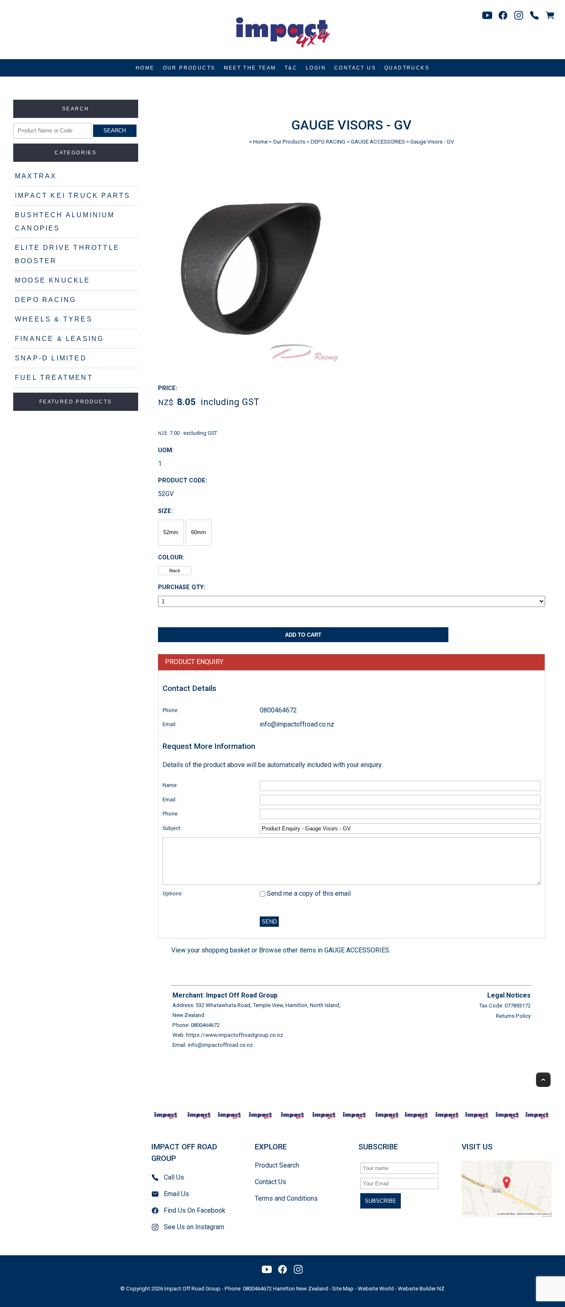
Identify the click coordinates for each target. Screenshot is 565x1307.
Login (316, 68)
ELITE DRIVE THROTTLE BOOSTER (67, 254)
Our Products (189, 68)
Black (174, 570)
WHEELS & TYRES (54, 319)
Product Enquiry (194, 662)
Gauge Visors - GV (432, 142)
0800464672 (278, 710)
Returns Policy (513, 1016)
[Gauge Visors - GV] (251, 367)
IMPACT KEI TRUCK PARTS (72, 195)
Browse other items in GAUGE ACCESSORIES (324, 950)
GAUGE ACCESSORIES (378, 142)
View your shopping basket (210, 950)
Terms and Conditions (286, 1198)
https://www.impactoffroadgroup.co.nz (234, 1035)
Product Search (277, 1165)
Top (543, 1079)
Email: (170, 724)
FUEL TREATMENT (54, 377)
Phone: (171, 710)
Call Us (174, 1177)
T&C (291, 68)
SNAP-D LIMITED (51, 358)
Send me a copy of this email (308, 893)
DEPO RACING (45, 299)
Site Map (343, 1288)
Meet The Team (250, 68)
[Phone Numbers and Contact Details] (534, 15)
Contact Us (355, 68)
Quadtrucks (406, 68)
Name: (170, 785)
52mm (170, 532)
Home (145, 68)
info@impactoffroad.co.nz (297, 724)
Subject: (172, 828)
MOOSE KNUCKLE (53, 280)
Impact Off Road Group (192, 1288)
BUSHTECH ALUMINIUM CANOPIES (65, 221)
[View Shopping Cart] (550, 15)
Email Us (176, 1194)
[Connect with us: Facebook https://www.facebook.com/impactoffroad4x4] (503, 15)
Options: (173, 893)
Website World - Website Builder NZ (401, 1288)
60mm (198, 532)
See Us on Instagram (194, 1227)
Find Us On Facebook (194, 1210)
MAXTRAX (36, 176)
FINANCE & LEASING (59, 338)
